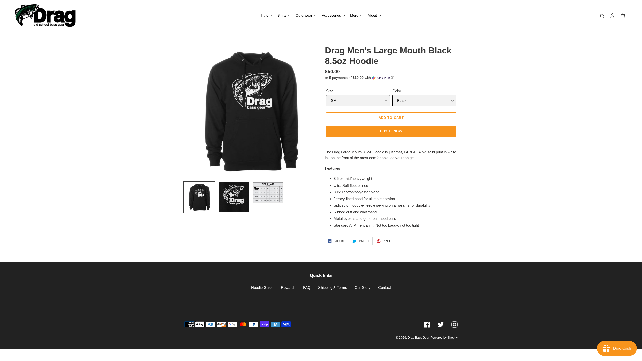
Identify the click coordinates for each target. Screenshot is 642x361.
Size (329, 91)
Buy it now (391, 131)
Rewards (288, 287)
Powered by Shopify (444, 337)
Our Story (363, 287)
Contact (384, 287)
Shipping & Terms (332, 287)
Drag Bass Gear (418, 337)
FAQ (307, 287)
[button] (359, 77)
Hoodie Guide (262, 287)
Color (396, 91)
